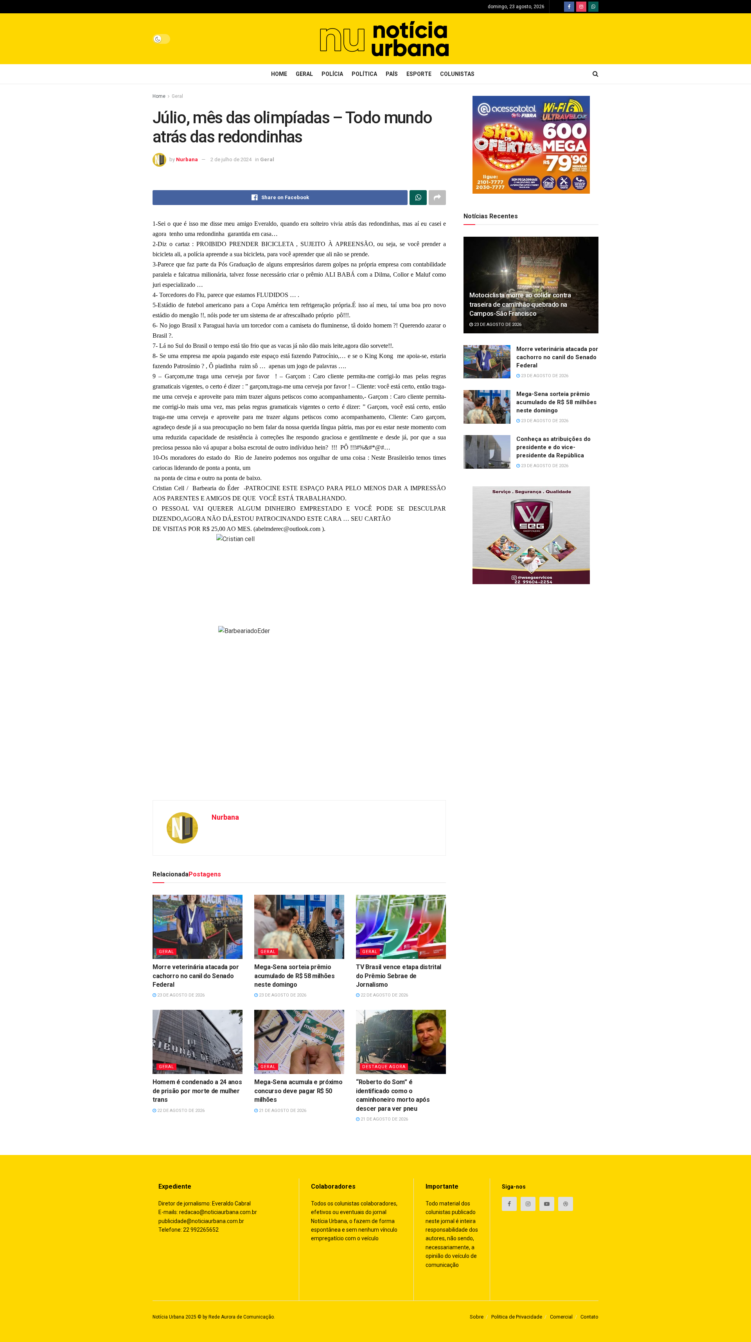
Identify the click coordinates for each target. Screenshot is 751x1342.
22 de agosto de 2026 (383, 995)
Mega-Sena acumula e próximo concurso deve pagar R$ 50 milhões (298, 1090)
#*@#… (379, 447)
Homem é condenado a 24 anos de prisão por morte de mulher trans (197, 1090)
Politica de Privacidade (516, 1317)
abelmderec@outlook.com (287, 528)
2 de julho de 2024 (231, 159)
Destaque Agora (384, 1066)
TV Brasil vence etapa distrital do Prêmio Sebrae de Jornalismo (398, 975)
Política (364, 74)
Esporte (418, 74)
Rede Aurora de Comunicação (241, 1317)
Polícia (332, 74)
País (392, 74)
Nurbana (187, 159)
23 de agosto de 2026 (180, 995)
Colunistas (457, 74)
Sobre (476, 1317)
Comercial (561, 1317)
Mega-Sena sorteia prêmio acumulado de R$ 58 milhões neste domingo (294, 975)
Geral (304, 74)
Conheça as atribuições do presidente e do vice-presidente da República (553, 447)
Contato (589, 1317)
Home (279, 74)
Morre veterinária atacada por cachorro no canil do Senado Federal (196, 975)
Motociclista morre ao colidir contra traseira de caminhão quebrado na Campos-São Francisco (520, 304)
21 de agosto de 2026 (282, 1110)
